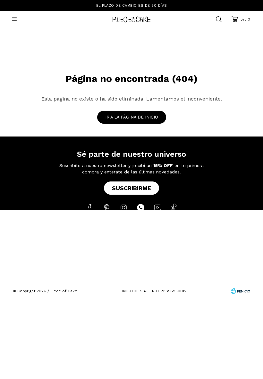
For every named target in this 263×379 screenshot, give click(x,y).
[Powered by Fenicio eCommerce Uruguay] (240, 291)
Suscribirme (131, 188)
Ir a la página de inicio (131, 117)
